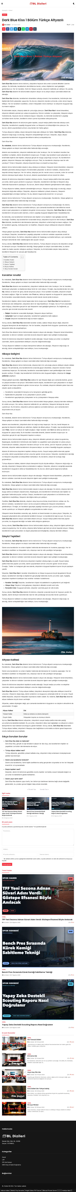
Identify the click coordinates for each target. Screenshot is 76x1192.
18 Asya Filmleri (32, 1105)
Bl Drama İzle (32, 1056)
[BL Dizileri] (37, 3)
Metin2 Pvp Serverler (17, 1190)
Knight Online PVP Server (33, 1190)
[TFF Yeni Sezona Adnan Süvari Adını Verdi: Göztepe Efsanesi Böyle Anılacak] (13, 803)
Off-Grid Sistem (7, 1162)
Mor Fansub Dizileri (34, 1040)
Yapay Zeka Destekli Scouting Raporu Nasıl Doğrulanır (61, 812)
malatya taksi (66, 1190)
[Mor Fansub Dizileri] (14, 1043)
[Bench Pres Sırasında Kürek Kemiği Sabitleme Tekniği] (38, 803)
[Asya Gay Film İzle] (14, 1076)
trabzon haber (5, 1190)
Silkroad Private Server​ (49, 1190)
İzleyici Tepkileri (10, 264)
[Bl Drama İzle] (14, 1060)
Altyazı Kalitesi (9, 266)
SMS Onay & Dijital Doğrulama (11, 1165)
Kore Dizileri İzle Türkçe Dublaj (38, 1089)
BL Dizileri (7, 24)
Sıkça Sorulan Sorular (11, 269)
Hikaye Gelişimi (9, 262)
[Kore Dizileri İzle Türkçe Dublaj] (14, 1092)
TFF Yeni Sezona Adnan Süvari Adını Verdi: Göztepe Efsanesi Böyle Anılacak (12, 813)
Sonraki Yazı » (44, 789)
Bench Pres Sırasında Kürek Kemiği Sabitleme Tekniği (36, 812)
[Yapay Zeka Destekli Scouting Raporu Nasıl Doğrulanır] (62, 803)
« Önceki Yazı (31, 789)
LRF (3, 1159)
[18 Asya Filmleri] (14, 1109)
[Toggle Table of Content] (21, 257)
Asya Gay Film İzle (34, 1072)
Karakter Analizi (9, 260)
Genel (10, 10)
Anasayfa (4, 10)
